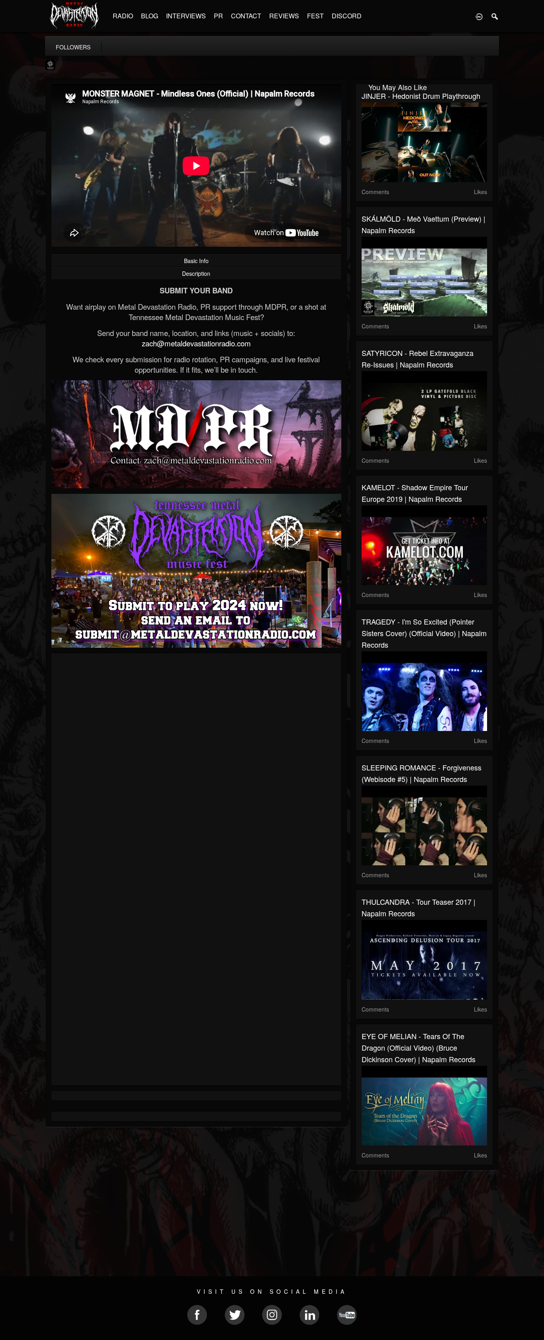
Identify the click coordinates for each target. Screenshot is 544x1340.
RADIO (123, 15)
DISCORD (347, 15)
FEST (315, 15)
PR (218, 15)
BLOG (149, 15)
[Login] (479, 16)
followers (73, 47)
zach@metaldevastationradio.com (196, 343)
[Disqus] (196, 765)
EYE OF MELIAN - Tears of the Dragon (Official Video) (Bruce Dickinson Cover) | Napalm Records (419, 1047)
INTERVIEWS (186, 15)
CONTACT (246, 15)
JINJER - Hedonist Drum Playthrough (421, 95)
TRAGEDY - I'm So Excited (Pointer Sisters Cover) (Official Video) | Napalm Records (424, 633)
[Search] (495, 16)
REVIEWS (284, 15)
